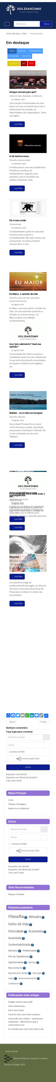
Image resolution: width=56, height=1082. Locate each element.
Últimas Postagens (17, 804)
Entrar (28, 767)
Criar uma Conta (14, 780)
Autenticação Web (30, 758)
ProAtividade (29, 950)
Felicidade (16, 931)
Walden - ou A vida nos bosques (26, 413)
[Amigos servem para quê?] (11, 79)
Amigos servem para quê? (22, 92)
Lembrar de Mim (17, 752)
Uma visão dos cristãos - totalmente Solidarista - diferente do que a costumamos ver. (25, 1021)
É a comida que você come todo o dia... (27, 495)
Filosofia (16, 916)
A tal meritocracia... (19, 156)
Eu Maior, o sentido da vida (23, 294)
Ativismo (13, 950)
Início (10, 800)
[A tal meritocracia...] (11, 144)
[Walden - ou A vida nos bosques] (11, 400)
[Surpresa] (11, 544)
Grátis (11, 978)
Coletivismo (13, 983)
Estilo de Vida (18, 924)
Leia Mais (18, 124)
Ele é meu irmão (17, 220)
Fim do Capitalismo (18, 956)
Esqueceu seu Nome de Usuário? (21, 777)
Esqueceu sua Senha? (16, 774)
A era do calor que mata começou (24, 1014)
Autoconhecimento (27, 978)
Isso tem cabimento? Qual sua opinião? (25, 345)
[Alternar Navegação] (7, 24)
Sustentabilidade (19, 944)
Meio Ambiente (15, 968)
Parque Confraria (16, 894)
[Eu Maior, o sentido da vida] (11, 281)
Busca (47, 24)
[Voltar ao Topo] (51, 1079)
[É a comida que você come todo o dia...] (11, 481)
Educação (37, 973)
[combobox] (27, 24)
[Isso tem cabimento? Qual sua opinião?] (11, 331)
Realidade (14, 938)
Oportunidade (15, 962)
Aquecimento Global (18, 973)
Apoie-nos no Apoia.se (18, 808)
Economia (36, 931)
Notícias (32, 962)
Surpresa (14, 557)
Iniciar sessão (11, 1051)
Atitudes (35, 917)
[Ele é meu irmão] (11, 208)
